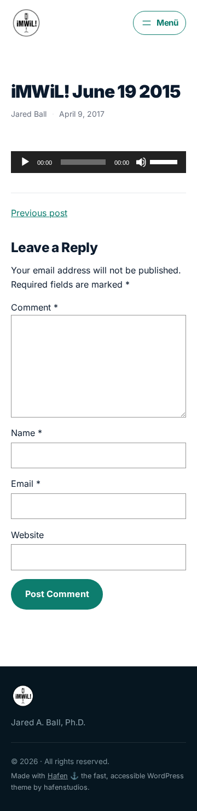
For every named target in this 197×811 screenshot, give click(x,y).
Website (27, 534)
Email (25, 483)
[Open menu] (159, 23)
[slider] (165, 161)
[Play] (25, 162)
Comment (34, 307)
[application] (98, 162)
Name (26, 432)
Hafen (58, 776)
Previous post (39, 212)
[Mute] (141, 162)
